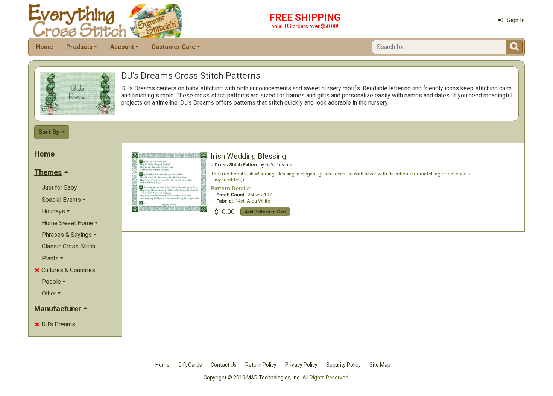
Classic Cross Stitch (68, 246)
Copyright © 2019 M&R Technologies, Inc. (252, 378)
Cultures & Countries (65, 270)
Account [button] (122, 46)
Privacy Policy (301, 365)
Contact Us (224, 365)
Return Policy (260, 365)
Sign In (516, 20)
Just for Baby (59, 187)
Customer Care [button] (174, 46)
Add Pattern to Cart (265, 212)
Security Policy (343, 365)
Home (44, 46)
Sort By (49, 132)
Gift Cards (190, 365)
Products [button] (79, 46)
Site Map (379, 365)
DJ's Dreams (55, 324)
